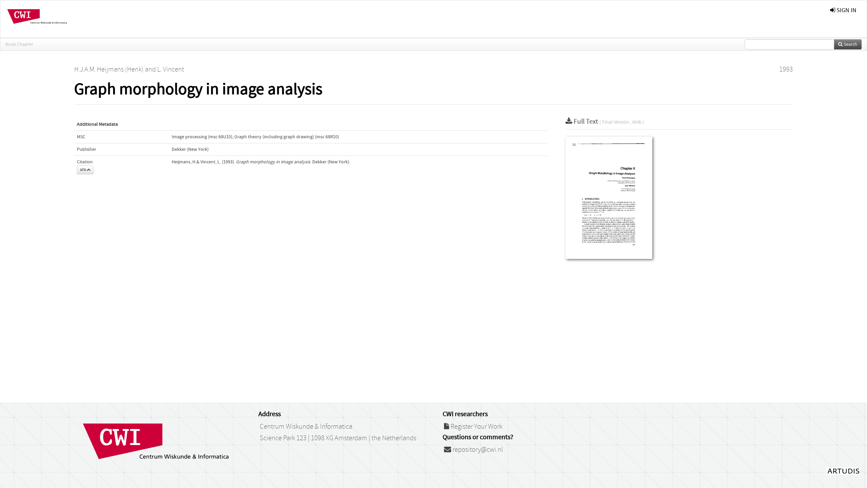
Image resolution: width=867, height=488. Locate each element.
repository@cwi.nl (477, 450)
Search (850, 44)
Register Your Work (475, 427)
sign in (846, 10)
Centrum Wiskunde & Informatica (306, 427)
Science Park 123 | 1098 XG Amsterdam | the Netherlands (338, 438)
